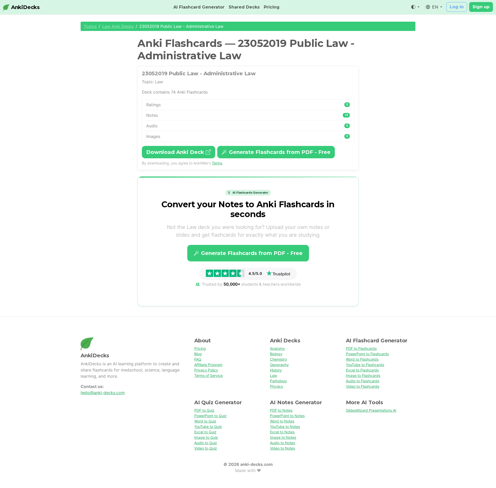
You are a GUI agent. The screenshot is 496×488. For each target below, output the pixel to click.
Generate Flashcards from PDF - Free (279, 152)
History (276, 370)
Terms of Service (208, 375)
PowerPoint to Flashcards (367, 354)
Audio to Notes (282, 443)
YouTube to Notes (285, 426)
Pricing (272, 7)
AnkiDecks (25, 7)
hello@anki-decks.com (103, 392)
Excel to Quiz (205, 432)
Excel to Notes (282, 432)
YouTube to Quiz (208, 426)
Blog (198, 354)
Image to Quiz (206, 437)
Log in (457, 6)
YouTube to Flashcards (365, 364)
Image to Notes (283, 437)
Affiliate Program (208, 364)
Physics (276, 386)
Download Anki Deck (176, 152)
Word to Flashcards (362, 359)
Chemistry (278, 359)
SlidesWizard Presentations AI (371, 410)
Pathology (278, 381)
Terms (217, 163)
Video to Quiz (205, 448)
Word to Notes (282, 421)
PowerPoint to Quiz (210, 415)
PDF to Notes (281, 410)
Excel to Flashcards (362, 370)
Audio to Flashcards (362, 381)
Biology (276, 354)
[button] (415, 7)
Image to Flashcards (363, 375)
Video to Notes (282, 448)
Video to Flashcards (362, 386)
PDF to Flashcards (361, 348)
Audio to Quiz (205, 443)
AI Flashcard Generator (198, 7)
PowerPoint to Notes (287, 415)
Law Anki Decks (118, 26)
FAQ (197, 359)
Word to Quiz (205, 421)
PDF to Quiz (204, 410)
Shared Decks (244, 7)
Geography (279, 364)
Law (273, 375)
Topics (90, 26)
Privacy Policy (206, 370)
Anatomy (277, 348)
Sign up (481, 6)
